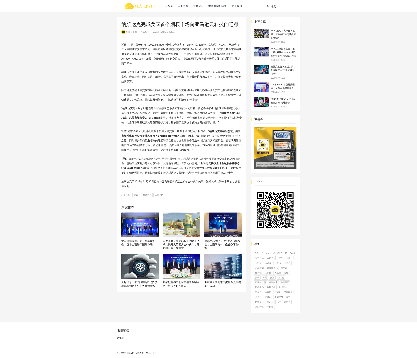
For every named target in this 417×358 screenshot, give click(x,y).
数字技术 (273, 282)
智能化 (277, 292)
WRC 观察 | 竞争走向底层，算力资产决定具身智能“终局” (283, 34)
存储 (286, 272)
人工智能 (183, 6)
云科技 (258, 262)
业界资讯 (198, 6)
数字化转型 (260, 282)
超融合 (287, 301)
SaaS (292, 253)
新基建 (268, 292)
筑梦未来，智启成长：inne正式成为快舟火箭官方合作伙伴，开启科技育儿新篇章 (181, 244)
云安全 (280, 257)
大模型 (277, 272)
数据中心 (259, 287)
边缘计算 (159, 194)
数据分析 (271, 287)
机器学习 (147, 194)
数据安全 (283, 287)
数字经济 (285, 282)
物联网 (268, 297)
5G (256, 253)
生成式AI (278, 297)
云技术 (137, 194)
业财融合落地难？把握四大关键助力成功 (222, 284)
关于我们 (236, 6)
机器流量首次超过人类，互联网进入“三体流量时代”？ (283, 70)
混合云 (258, 297)
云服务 (289, 257)
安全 (257, 277)
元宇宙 (284, 267)
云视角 (169, 6)
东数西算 (259, 257)
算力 (288, 297)
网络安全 (259, 301)
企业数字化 (272, 267)
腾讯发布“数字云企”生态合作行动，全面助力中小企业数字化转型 (222, 244)
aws (268, 253)
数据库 (258, 292)
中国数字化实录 (217, 6)
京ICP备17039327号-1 (146, 352)
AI (262, 253)
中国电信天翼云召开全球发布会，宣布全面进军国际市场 (138, 242)
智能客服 (288, 292)
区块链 (258, 272)
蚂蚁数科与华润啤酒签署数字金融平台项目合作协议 (181, 284)
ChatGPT (277, 253)
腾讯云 (270, 301)
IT (286, 253)
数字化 (281, 277)
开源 (272, 277)
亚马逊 (287, 262)
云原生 (270, 257)
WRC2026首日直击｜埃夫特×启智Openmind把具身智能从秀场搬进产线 (283, 52)
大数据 (268, 272)
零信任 (270, 306)
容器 (265, 277)
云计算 (268, 262)
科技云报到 (129, 352)
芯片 (279, 301)
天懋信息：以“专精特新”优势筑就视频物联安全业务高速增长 (139, 284)
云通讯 (277, 262)
